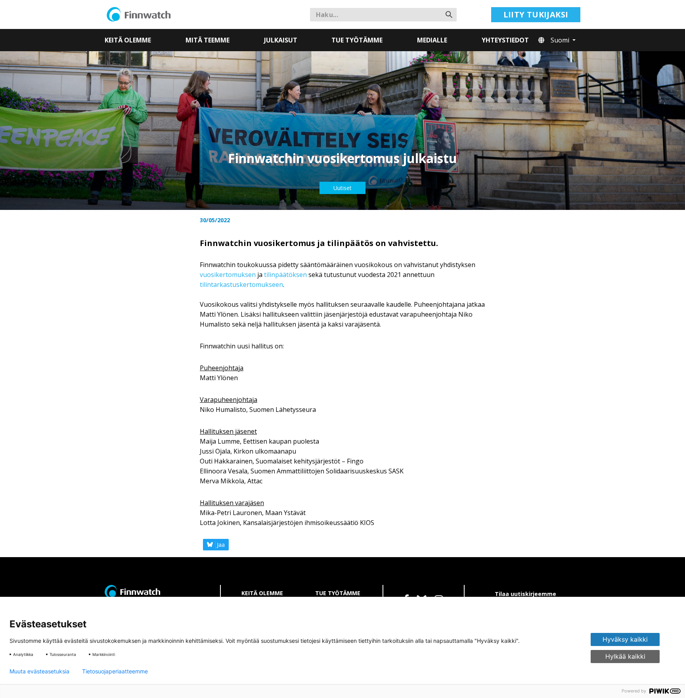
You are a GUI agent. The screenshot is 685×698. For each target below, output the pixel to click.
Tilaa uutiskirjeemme (525, 594)
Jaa (221, 544)
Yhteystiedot (505, 40)
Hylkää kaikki (625, 656)
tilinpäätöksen (285, 274)
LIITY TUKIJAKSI (535, 14)
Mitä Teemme (208, 40)
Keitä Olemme (128, 40)
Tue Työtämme (357, 40)
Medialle (432, 40)
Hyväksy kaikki (625, 639)
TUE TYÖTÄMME (337, 593)
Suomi (561, 40)
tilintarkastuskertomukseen (241, 284)
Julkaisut (280, 40)
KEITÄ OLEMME (262, 593)
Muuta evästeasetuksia (39, 671)
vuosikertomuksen (228, 274)
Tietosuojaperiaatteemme (115, 671)
